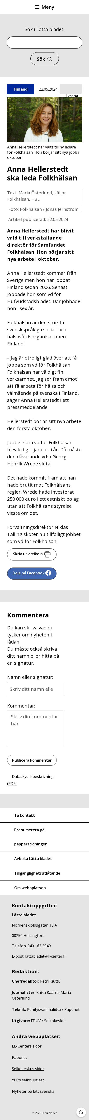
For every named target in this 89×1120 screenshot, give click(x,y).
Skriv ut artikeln (28, 553)
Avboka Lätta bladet (33, 858)
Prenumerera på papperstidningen (30, 837)
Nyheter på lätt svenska (33, 1091)
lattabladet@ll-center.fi (45, 956)
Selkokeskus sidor (28, 1068)
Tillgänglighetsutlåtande (37, 873)
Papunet (19, 1057)
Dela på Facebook (29, 573)
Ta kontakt (24, 815)
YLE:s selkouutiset (28, 1080)
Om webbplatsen (30, 887)
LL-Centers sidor (27, 1046)
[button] (71, 89)
